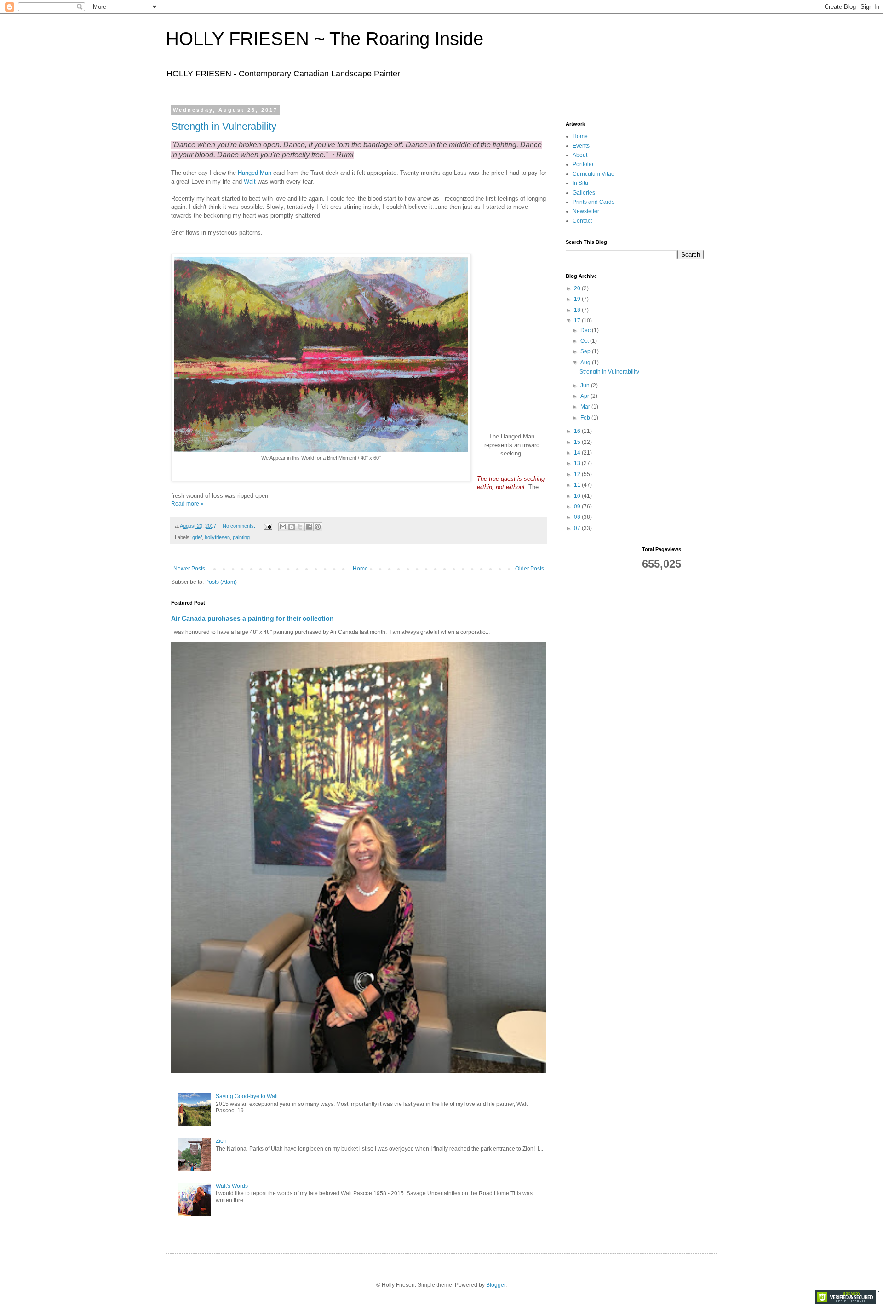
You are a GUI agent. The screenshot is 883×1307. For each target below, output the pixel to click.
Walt (250, 181)
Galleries (584, 193)
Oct (585, 341)
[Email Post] (268, 526)
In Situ (580, 183)
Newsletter (586, 211)
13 (578, 463)
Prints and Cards (593, 202)
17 (578, 320)
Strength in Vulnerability (223, 126)
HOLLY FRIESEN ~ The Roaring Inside (324, 39)
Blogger (495, 1285)
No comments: (240, 526)
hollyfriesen (217, 537)
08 (578, 517)
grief (197, 537)
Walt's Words (232, 1186)
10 (578, 496)
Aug (586, 362)
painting (241, 537)
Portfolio (583, 164)
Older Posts (529, 568)
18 (578, 310)
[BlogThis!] (291, 526)
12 (578, 474)
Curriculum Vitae (593, 174)
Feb (585, 418)
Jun (585, 385)
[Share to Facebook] (309, 526)
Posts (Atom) (221, 582)
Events (581, 146)
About (580, 155)
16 (578, 431)
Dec (586, 330)
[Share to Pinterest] (317, 526)
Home (360, 568)
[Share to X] (300, 526)
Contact (582, 221)
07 (578, 528)
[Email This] (282, 526)
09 (578, 506)
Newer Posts (189, 568)
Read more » (187, 504)
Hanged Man (254, 172)
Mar (585, 406)
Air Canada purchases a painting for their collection (252, 618)
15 (578, 442)
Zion (221, 1141)
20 (578, 288)
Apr (585, 396)
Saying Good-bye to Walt (247, 1096)
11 (578, 485)
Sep (586, 351)
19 (578, 299)
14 (578, 452)
